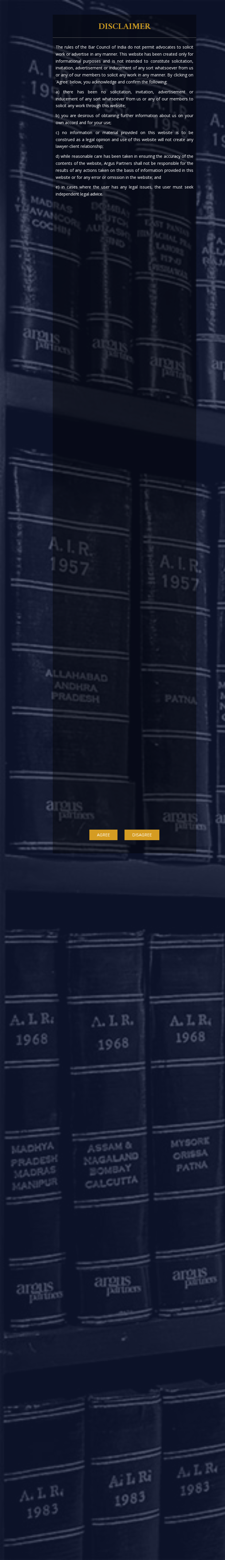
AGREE (103, 835)
